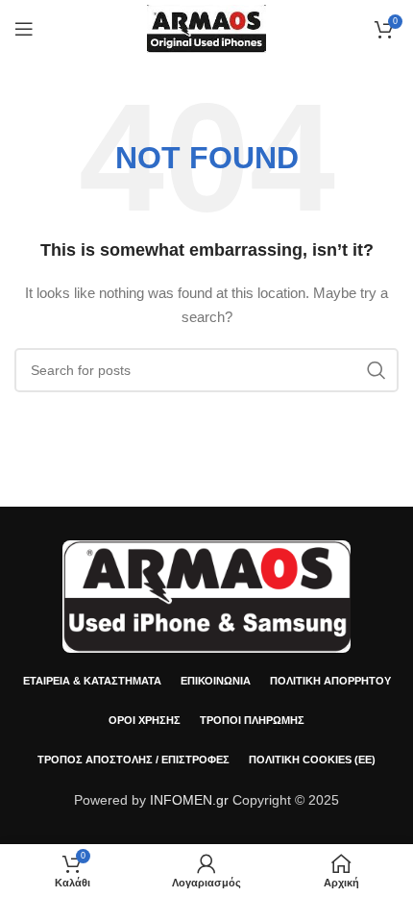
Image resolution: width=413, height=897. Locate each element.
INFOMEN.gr (189, 800)
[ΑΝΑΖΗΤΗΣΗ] (376, 370)
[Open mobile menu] (24, 29)
